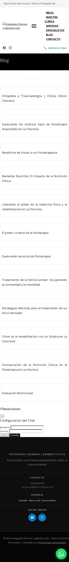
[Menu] (34, 26)
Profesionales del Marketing (52, 542)
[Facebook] (4, 48)
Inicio (50, 12)
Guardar (15, 435)
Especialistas (55, 30)
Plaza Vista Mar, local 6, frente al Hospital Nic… (31, 3)
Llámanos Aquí (57, 48)
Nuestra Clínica (51, 19)
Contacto (53, 39)
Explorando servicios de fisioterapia (26, 256)
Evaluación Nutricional (17, 393)
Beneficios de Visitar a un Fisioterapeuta (29, 153)
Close (4, 435)
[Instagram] (10, 48)
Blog (49, 34)
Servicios (52, 25)
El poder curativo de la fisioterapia (25, 233)
